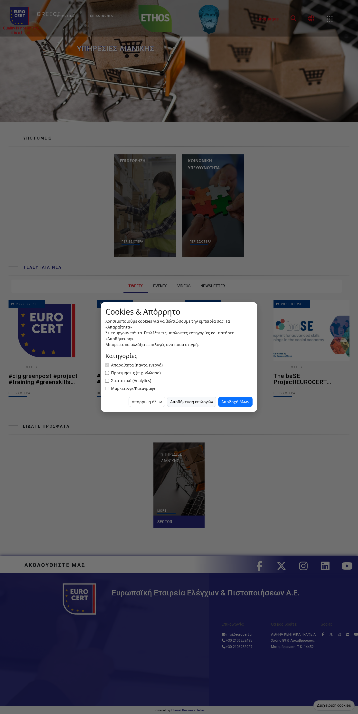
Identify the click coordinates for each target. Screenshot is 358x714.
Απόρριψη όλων (147, 401)
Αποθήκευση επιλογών (191, 401)
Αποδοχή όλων (235, 401)
